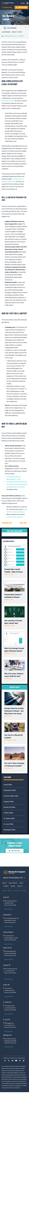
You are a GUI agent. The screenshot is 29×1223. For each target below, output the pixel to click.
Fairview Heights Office (11, 796)
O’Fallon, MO (6, 985)
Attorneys (6, 886)
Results (21, 883)
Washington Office (9, 830)
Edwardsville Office (10, 790)
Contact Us (20, 886)
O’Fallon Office (8, 813)
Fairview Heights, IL (8, 932)
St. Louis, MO (6, 1019)
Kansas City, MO (7, 948)
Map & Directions (8, 909)
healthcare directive (8, 101)
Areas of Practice (13, 883)
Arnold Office (8, 785)
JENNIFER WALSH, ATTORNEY (14, 36)
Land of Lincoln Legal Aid (14, 517)
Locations (13, 886)
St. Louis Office (8, 824)
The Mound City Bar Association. (16, 482)
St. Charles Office (9, 818)
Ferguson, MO (6, 965)
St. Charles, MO (7, 1002)
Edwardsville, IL (7, 915)
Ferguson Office (9, 802)
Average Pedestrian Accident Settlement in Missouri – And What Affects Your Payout (14, 711)
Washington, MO (7, 1035)
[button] (27, 3)
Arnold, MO (6, 897)
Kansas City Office (9, 807)
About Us (4, 883)
